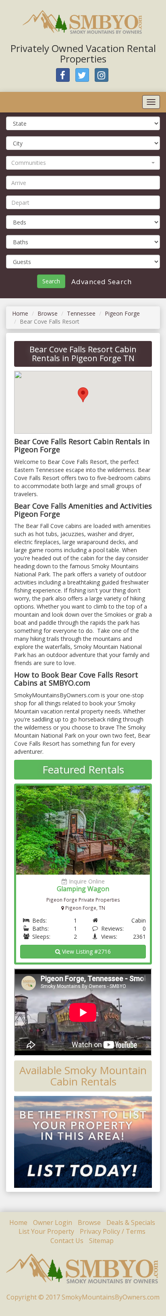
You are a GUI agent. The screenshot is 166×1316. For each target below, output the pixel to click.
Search (51, 281)
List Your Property (46, 1231)
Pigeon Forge (122, 313)
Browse (47, 313)
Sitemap (101, 1240)
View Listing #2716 (85, 951)
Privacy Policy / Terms (112, 1231)
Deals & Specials (130, 1222)
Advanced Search (100, 281)
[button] (83, 163)
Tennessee (81, 313)
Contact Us (66, 1240)
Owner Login (52, 1222)
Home (20, 313)
